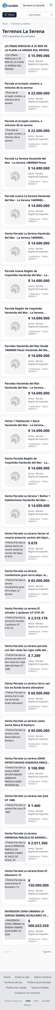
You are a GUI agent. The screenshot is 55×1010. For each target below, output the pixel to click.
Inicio (5, 23)
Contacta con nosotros (27, 992)
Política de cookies (16, 987)
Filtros (11, 14)
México (27, 1005)
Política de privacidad (39, 982)
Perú (36, 1000)
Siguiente (47, 952)
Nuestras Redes (40, 987)
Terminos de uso (13, 982)
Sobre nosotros (42, 977)
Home (7, 977)
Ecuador (46, 1000)
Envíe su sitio (22, 977)
